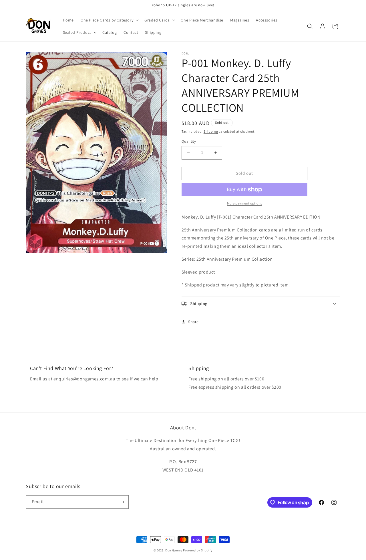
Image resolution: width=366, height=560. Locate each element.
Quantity (189, 141)
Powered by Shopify (197, 550)
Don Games (173, 550)
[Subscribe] (122, 502)
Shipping (211, 131)
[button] (109, 20)
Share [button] (193, 321)
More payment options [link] (244, 203)
